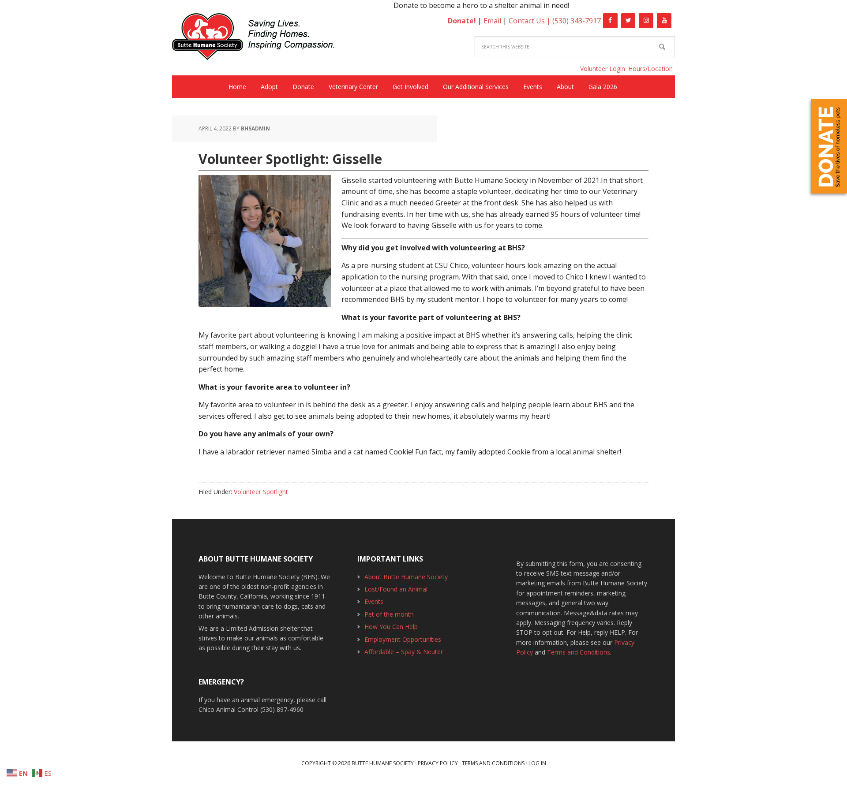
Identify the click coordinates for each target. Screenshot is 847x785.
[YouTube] (664, 20)
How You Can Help (391, 626)
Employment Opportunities (402, 639)
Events (373, 601)
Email (492, 21)
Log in (537, 763)
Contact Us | (530, 21)
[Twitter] (628, 20)
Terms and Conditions (578, 652)
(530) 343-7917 (576, 21)
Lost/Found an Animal (395, 589)
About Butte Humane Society (406, 577)
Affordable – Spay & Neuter (403, 651)
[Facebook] (610, 20)
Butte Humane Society (260, 38)
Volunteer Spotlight (261, 491)
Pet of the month (389, 614)
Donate (829, 146)
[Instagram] (646, 20)
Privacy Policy (438, 763)
